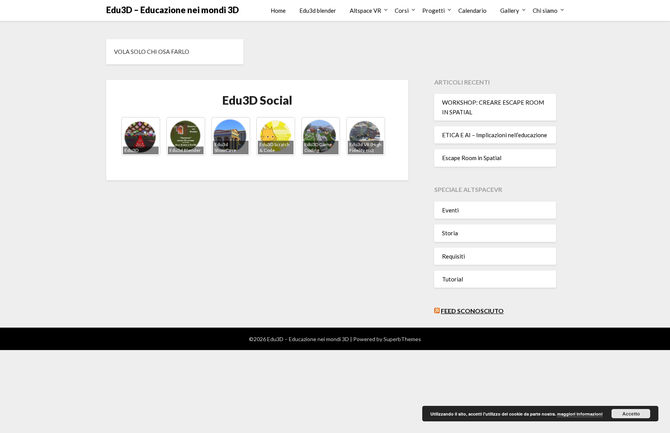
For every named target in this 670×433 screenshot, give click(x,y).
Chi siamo (545, 10)
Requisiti (453, 256)
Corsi (402, 10)
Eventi (450, 210)
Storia (450, 232)
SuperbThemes (402, 339)
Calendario (472, 10)
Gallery (509, 10)
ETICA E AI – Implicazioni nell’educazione (494, 134)
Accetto (631, 413)
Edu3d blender (317, 10)
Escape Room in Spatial (471, 157)
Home (278, 10)
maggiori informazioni (580, 414)
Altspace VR (365, 10)
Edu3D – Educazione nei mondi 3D (172, 10)
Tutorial (452, 279)
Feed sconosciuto (472, 310)
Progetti (433, 10)
